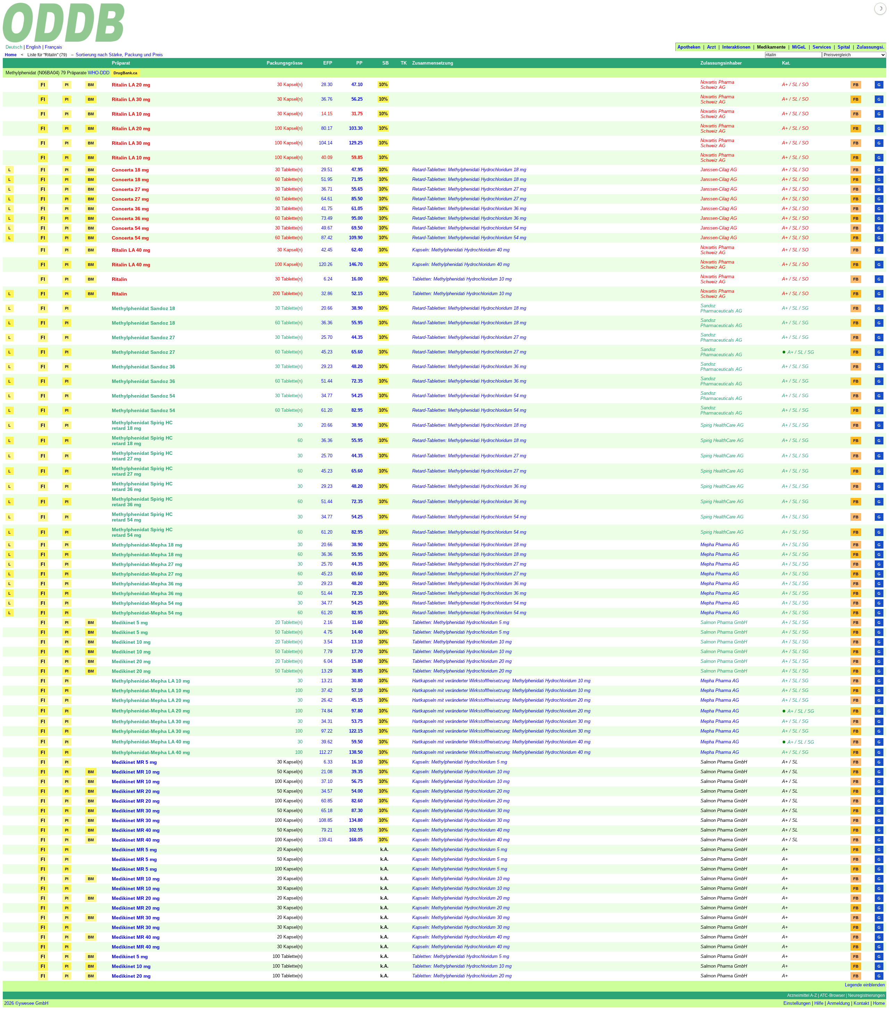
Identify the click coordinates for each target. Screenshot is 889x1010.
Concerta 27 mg (130, 189)
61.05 (357, 208)
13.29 (326, 671)
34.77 (326, 395)
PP (359, 63)
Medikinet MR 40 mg (136, 830)
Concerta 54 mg (130, 228)
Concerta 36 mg (130, 208)
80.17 (326, 128)
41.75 (326, 208)
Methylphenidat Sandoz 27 (143, 337)
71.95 (357, 179)
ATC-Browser (832, 995)
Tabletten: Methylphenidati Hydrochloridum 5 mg (460, 622)
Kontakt (861, 1003)
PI (66, 85)
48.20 (357, 366)
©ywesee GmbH (31, 1003)
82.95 (357, 410)
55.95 (357, 322)
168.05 (356, 839)
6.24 (328, 279)
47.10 (357, 84)
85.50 (357, 198)
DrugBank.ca (125, 73)
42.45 (326, 249)
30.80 (357, 680)
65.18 (326, 810)
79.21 (326, 830)
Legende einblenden (865, 984)
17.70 (357, 651)
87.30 (357, 810)
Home (11, 54)
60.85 (326, 800)
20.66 (326, 308)
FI (43, 84)
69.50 (357, 228)
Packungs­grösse (284, 63)
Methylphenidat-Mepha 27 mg (147, 564)
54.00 (357, 791)
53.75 (357, 721)
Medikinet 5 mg (130, 622)
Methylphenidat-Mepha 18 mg (147, 545)
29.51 (326, 169)
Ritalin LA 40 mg (131, 250)
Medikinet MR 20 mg (136, 791)
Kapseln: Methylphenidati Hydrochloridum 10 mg (460, 771)
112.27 (325, 752)
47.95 (357, 169)
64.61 (326, 198)
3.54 (328, 641)
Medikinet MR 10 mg (136, 772)
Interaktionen (736, 47)
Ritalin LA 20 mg (131, 84)
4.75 (328, 632)
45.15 (357, 700)
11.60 (357, 622)
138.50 (356, 752)
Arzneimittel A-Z (802, 995)
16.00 (357, 279)
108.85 (325, 820)
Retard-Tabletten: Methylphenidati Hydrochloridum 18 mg (469, 169)
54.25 (357, 395)
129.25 (356, 142)
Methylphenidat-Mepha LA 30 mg (151, 721)
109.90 (356, 237)
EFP (327, 63)
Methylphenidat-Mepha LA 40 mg (151, 741)
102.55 (356, 830)
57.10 (357, 690)
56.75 (357, 781)
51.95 (326, 179)
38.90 (357, 308)
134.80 (356, 820)
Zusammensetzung (432, 63)
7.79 (328, 651)
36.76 (326, 99)
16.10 (357, 762)
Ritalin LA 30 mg (131, 99)
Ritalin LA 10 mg (131, 114)
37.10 (326, 781)
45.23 (326, 351)
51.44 (326, 381)
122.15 (356, 731)
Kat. (786, 63)
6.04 (328, 661)
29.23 (326, 366)
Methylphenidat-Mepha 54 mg (147, 603)
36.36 (326, 322)
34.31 (326, 721)
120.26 (325, 264)
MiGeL (799, 47)
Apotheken (689, 47)
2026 (9, 1003)
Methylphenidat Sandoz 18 (143, 308)
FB (855, 85)
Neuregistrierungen (866, 995)
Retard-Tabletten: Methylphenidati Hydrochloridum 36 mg (469, 208)
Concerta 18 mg (130, 170)
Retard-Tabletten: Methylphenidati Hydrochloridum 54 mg (469, 228)
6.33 (328, 762)
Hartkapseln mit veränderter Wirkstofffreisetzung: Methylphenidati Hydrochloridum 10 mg (501, 680)
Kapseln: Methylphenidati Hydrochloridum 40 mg (460, 249)
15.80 (357, 661)
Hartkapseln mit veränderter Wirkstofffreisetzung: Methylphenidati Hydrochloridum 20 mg (501, 700)
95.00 (357, 218)
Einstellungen (797, 1003)
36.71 (326, 189)
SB (385, 63)
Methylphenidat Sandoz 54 (143, 396)
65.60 (357, 351)
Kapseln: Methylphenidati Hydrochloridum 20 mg (460, 791)
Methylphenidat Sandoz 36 (143, 366)
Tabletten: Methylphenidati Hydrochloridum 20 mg (462, 661)
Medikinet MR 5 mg (134, 762)
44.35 (357, 337)
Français (53, 47)
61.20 (326, 410)
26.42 (326, 700)
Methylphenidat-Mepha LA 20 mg (151, 700)
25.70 (326, 337)
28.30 (326, 84)
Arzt (711, 47)
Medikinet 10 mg (131, 642)
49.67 (326, 228)
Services (822, 47)
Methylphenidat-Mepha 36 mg (147, 583)
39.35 (357, 771)
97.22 (326, 731)
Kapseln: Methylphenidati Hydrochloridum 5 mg (459, 762)
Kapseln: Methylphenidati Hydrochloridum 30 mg (460, 810)
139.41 (325, 839)
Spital (844, 47)
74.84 (326, 710)
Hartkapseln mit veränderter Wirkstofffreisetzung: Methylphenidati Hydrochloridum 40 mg (501, 741)
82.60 (357, 800)
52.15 (357, 293)
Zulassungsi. (870, 47)
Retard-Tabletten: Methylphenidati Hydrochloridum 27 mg (469, 189)
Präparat (121, 63)
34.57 (326, 791)
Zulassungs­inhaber (721, 63)
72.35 (357, 381)
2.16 (328, 622)
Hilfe (818, 1003)
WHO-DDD (98, 72)
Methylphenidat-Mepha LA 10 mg (151, 681)
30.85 (357, 671)
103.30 (356, 128)
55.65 (357, 189)
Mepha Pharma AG (719, 544)
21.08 (326, 771)
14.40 (357, 632)
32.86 (326, 293)
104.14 (325, 142)
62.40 (357, 249)
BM (91, 85)
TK (404, 63)
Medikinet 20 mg (131, 661)
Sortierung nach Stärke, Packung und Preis (119, 54)
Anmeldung (838, 1003)
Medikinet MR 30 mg (136, 810)
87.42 (326, 237)
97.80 (357, 710)
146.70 (356, 264)
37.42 (326, 690)
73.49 (326, 218)
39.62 (326, 741)
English (33, 47)
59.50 (357, 741)
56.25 (357, 99)
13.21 (326, 680)
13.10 (357, 641)
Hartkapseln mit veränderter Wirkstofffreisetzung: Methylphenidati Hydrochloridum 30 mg (501, 721)
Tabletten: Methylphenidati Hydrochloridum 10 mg (462, 279)
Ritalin (119, 279)
